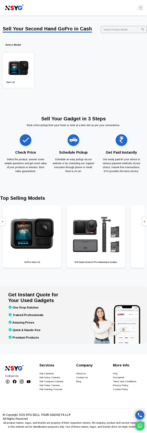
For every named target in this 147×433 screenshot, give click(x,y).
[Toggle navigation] (140, 7)
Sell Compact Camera (51, 381)
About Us (81, 373)
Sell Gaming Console (50, 389)
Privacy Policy (120, 385)
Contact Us (82, 377)
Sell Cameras (46, 373)
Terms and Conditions (124, 381)
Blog (78, 381)
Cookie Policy (120, 389)
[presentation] (2, 221)
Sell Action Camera (49, 377)
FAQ (115, 373)
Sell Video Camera (49, 385)
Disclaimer (118, 377)
